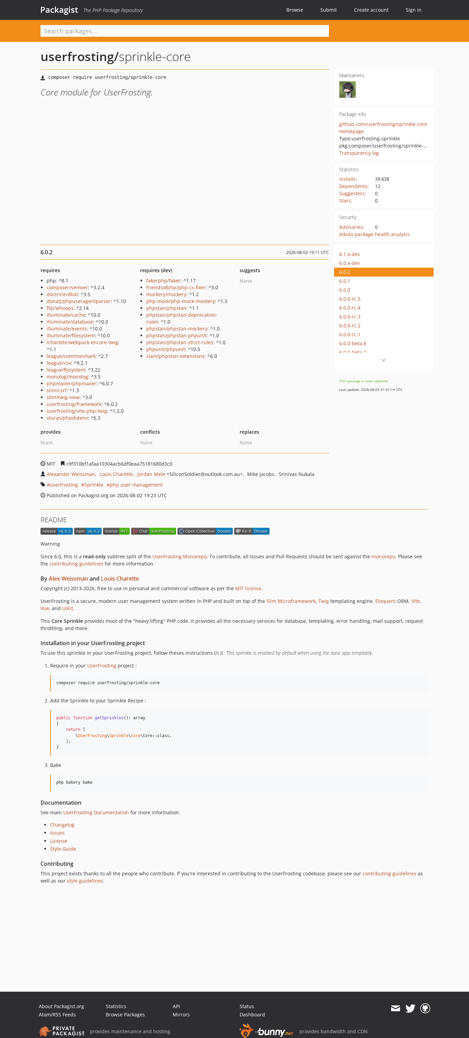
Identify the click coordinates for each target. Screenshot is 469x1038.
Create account (371, 10)
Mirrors (181, 1014)
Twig (323, 601)
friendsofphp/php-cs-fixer (176, 287)
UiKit (67, 608)
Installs (347, 179)
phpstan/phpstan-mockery (176, 328)
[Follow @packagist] (410, 1008)
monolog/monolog (67, 376)
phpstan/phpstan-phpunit (176, 335)
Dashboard (252, 1014)
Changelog (62, 824)
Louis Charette (116, 474)
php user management (136, 484)
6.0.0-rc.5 (350, 298)
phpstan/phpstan (166, 308)
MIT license (248, 588)
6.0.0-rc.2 (350, 325)
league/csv (59, 363)
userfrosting (64, 484)
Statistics (116, 1006)
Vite (415, 601)
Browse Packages (125, 1014)
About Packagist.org (61, 1006)
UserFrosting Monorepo (179, 556)
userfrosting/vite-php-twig (77, 411)
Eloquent (385, 601)
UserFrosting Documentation (96, 812)
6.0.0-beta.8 (352, 343)
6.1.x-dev (349, 254)
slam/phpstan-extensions (175, 356)
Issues (57, 832)
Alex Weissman (68, 578)
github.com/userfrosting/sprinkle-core (383, 124)
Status (247, 1006)
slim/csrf (57, 390)
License (58, 841)
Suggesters (352, 193)
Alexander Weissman (71, 474)
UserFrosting (101, 665)
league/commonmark (71, 356)
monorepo (383, 556)
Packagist (59, 9)
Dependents (353, 186)
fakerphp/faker (163, 280)
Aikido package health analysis (374, 234)
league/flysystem (66, 369)
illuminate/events (67, 328)
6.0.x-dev (349, 263)
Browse (294, 10)
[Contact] (395, 1008)
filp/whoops (60, 308)
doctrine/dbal (62, 294)
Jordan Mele (151, 474)
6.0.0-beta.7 (352, 352)
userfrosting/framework (74, 404)
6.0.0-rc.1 (350, 334)
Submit (328, 10)
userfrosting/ (80, 56)
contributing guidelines (76, 563)
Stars (345, 200)
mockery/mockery (166, 294)
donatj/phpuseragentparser (79, 301)
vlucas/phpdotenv (67, 418)
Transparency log (359, 153)
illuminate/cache (66, 315)
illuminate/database (70, 321)
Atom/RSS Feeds (57, 1014)
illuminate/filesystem (71, 335)
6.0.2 (344, 272)
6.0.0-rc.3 (350, 316)
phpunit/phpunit (165, 349)
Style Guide (63, 848)
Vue (45, 608)
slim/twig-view (63, 397)
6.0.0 (344, 290)
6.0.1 (344, 281)
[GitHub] (425, 1008)
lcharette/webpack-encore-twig (82, 342)
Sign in (414, 10)
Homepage (351, 131)
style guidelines (85, 880)
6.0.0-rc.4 (350, 307)
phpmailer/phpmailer (71, 383)
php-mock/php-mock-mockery (180, 301)
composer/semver (67, 287)
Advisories (351, 227)
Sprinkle (93, 484)
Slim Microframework (291, 601)
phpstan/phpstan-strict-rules (179, 342)
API (176, 1006)
